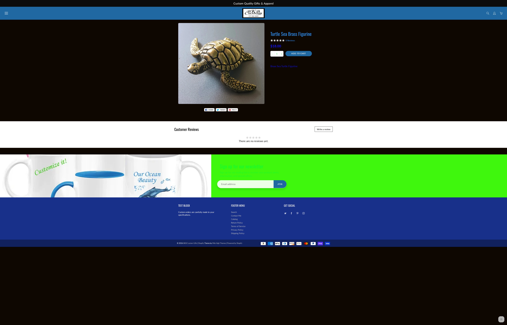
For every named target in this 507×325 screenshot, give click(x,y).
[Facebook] (291, 213)
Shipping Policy (237, 233)
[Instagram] (303, 213)
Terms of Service (238, 226)
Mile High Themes (219, 243)
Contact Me (236, 216)
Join (280, 184)
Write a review (323, 129)
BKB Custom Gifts (190, 243)
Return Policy (237, 223)
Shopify (201, 243)
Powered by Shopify (234, 243)
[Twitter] (285, 213)
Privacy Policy (237, 230)
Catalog (234, 219)
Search (234, 212)
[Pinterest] (297, 213)
